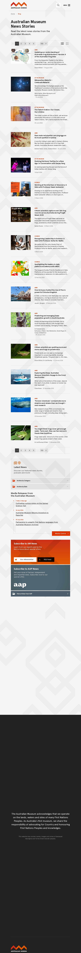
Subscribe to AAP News (26, 568)
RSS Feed (47, 559)
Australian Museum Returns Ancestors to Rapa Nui (32, 513)
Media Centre (60, 533)
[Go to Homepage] (40, 948)
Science (37, 182)
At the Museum (39, 78)
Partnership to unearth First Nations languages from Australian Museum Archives (37, 523)
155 (42, 44)
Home (13, 14)
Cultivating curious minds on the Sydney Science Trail (32, 504)
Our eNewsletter (26, 559)
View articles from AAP (24, 594)
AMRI (36, 50)
